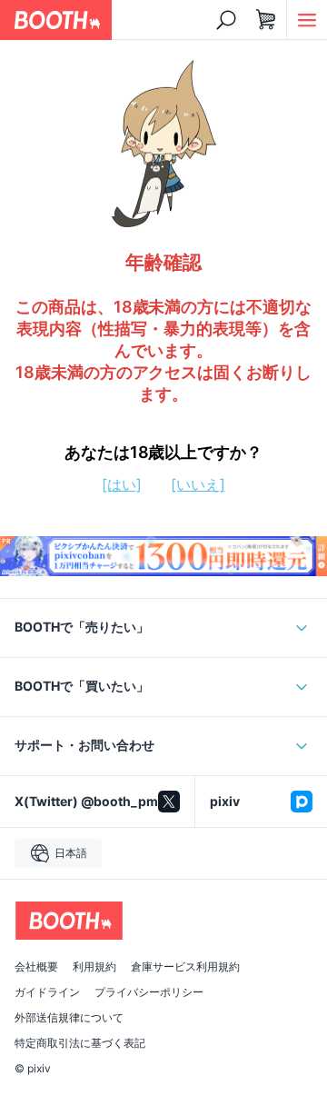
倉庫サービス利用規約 (185, 966)
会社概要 (36, 966)
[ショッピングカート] (266, 20)
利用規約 (94, 966)
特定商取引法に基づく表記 (80, 1043)
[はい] (122, 484)
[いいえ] (198, 484)
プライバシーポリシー (148, 992)
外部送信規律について (69, 1017)
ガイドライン (47, 992)
